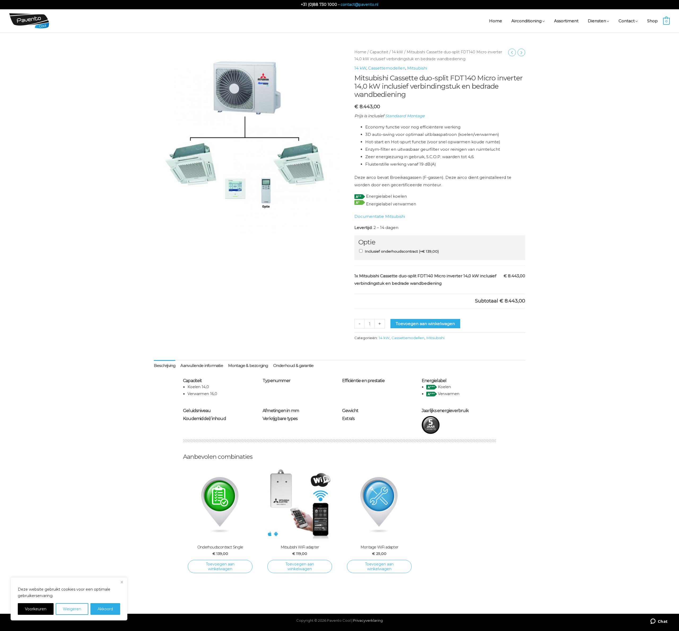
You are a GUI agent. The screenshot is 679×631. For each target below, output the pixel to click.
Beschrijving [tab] (164, 365)
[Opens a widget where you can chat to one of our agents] (659, 621)
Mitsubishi (417, 68)
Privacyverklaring (368, 620)
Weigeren (72, 609)
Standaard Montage (405, 115)
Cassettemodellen (386, 68)
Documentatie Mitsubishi (379, 216)
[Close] (122, 582)
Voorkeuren (35, 609)
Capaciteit (379, 52)
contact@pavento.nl (359, 4)
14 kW (397, 52)
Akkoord (105, 609)
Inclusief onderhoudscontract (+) (402, 251)
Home (360, 52)
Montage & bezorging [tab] (248, 365)
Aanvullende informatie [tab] (201, 365)
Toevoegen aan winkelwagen (425, 323)
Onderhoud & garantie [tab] (293, 365)
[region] (69, 598)
